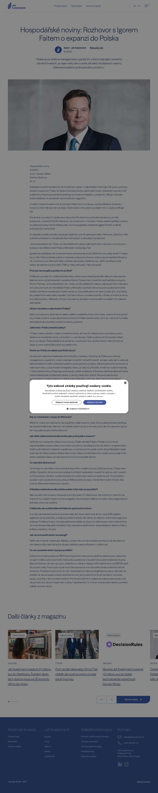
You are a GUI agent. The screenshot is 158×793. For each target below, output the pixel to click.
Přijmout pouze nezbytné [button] (67, 402)
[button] (79, 408)
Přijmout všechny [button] (95, 402)
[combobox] (125, 382)
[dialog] (79, 396)
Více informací (98, 396)
